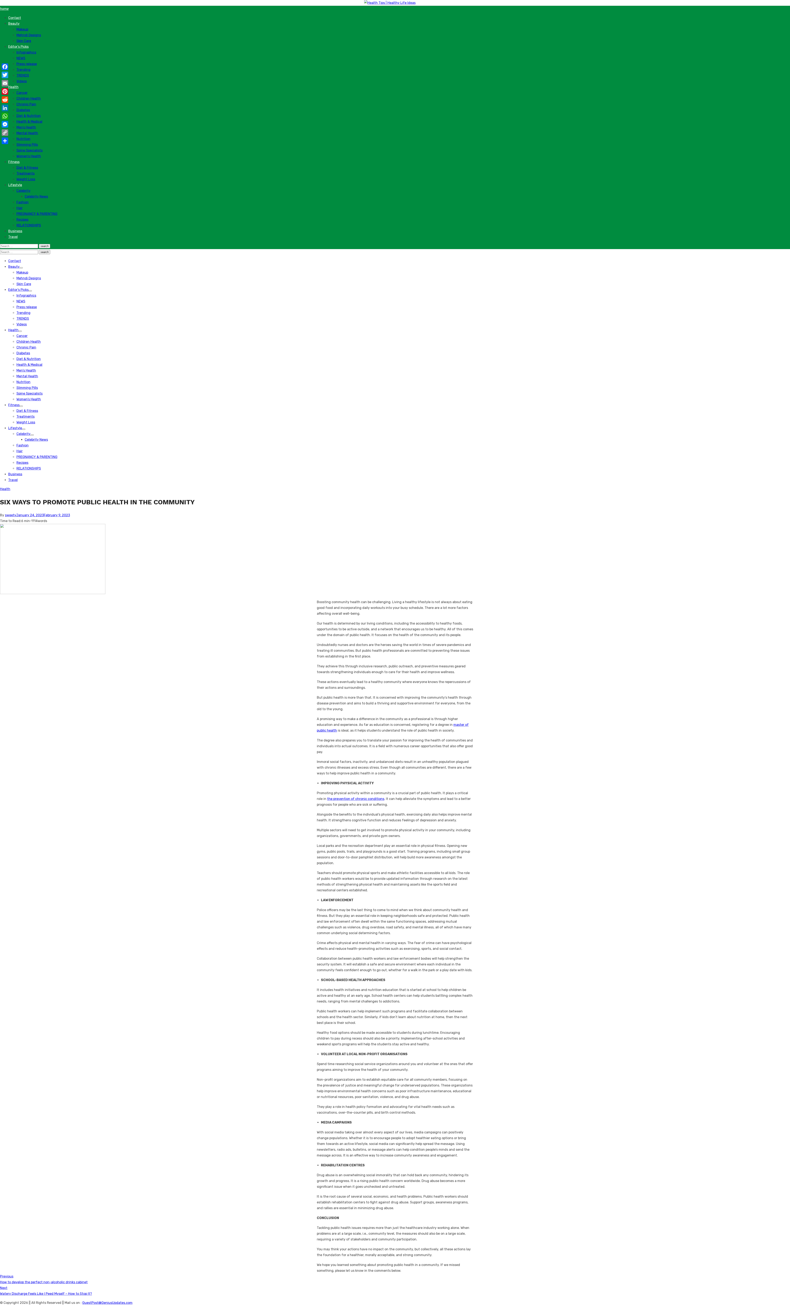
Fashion (22, 202)
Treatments (25, 173)
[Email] (5, 83)
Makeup (22, 29)
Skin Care (23, 41)
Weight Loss (25, 179)
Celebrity (23, 191)
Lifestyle (15, 185)
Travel (13, 237)
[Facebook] (5, 67)
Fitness (14, 162)
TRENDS (22, 75)
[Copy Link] (5, 132)
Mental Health (27, 133)
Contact (14, 18)
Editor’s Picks (18, 47)
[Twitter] (5, 75)
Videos (21, 81)
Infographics (26, 52)
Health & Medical (29, 122)
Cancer (22, 93)
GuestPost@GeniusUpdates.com (107, 1303)
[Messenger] (5, 124)
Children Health (28, 98)
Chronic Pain (26, 104)
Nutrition (23, 139)
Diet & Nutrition (28, 116)
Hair (19, 208)
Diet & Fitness (27, 168)
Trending (23, 70)
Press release (26, 64)
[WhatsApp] (5, 116)
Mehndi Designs (28, 35)
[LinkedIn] (5, 108)
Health (13, 87)
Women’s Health (28, 156)
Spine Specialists (29, 150)
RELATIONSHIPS (28, 225)
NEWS (20, 58)
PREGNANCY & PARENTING (36, 214)
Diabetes (23, 110)
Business (15, 231)
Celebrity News (36, 196)
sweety (10, 515)
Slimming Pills (27, 145)
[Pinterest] (5, 91)
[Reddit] (5, 100)
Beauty (14, 24)
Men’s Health (26, 127)
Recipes (22, 219)
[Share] (5, 141)
